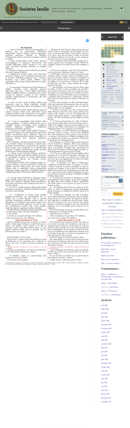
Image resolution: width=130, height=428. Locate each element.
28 (102, 56)
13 (122, 48)
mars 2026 (104, 317)
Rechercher (104, 190)
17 (112, 51)
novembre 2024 (106, 344)
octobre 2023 (105, 367)
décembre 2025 (106, 324)
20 (122, 51)
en (126, 22)
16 (109, 51)
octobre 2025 (105, 332)
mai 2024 (104, 355)
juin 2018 (104, 382)
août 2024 (104, 348)
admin (103, 274)
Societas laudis (34, 9)
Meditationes (71, 11)
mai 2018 (104, 386)
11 (115, 48)
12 (119, 48)
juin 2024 (104, 352)
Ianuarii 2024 (112, 37)
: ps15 (103, 141)
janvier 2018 (105, 394)
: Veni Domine (108, 158)
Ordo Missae (108, 8)
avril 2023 (104, 371)
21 (102, 53)
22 (106, 53)
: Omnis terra (108, 136)
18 (115, 51)
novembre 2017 (106, 402)
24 (112, 53)
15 (106, 51)
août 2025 (104, 336)
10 (112, 48)
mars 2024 (104, 359)
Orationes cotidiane (58, 11)
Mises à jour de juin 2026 (109, 259)
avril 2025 (104, 340)
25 (115, 53)
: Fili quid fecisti (110, 149)
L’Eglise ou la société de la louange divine (66, 8)
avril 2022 (104, 379)
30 (109, 56)
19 (119, 51)
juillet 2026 (105, 309)
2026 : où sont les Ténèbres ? (111, 263)
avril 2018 (104, 390)
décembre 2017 (106, 398)
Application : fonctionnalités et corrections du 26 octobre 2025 (112, 276)
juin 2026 (104, 313)
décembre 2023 (106, 363)
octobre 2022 (105, 375)
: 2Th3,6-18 (107, 166)
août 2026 (104, 305)
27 (122, 53)
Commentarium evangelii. (111, 87)
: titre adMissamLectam (108, 152)
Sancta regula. (111, 80)
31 (112, 56)
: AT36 (104, 161)
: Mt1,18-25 (108, 155)
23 (109, 53)
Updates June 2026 (107, 256)
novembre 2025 (106, 328)
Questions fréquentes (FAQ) (92, 8)
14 (102, 51)
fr (122, 22)
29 (106, 56)
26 (119, 53)
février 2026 (105, 321)
